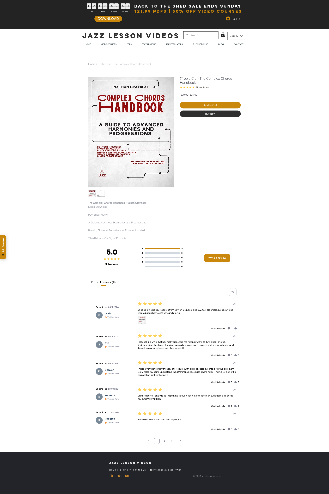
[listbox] (236, 36)
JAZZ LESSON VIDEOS (131, 35)
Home (91, 64)
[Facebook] (119, 476)
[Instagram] (111, 476)
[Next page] (180, 441)
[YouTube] (127, 476)
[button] (223, 34)
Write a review (217, 258)
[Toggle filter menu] (233, 292)
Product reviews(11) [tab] (103, 282)
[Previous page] (148, 441)
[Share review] (235, 304)
